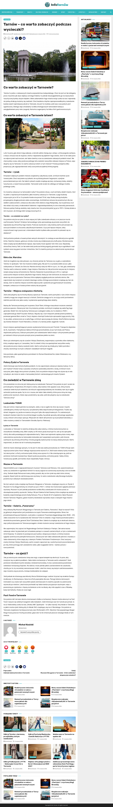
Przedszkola (86, 98)
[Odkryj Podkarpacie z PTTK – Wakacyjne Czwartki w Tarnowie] (15, 751)
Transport (19, 12)
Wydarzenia (16, 729)
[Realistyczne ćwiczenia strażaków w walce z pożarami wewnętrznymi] (95, 31)
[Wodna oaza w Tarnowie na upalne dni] (64, 724)
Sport (63, 12)
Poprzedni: (17, 672)
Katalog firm (93, 12)
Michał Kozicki (8, 34)
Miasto (29, 12)
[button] (110, 12)
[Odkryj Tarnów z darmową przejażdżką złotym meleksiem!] (15, 724)
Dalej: (58, 673)
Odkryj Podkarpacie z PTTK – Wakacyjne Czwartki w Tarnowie (15, 764)
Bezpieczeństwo (7, 12)
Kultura (85, 67)
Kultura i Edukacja (42, 12)
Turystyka (71, 12)
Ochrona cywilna (97, 183)
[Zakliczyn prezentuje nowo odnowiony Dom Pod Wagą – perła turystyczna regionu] (64, 751)
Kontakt (103, 12)
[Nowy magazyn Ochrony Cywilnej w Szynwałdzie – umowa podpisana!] (95, 178)
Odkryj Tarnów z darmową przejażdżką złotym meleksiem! (14, 736)
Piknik (84, 157)
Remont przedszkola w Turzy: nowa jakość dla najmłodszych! (8, 703)
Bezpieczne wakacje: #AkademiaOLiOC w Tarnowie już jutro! (45, 703)
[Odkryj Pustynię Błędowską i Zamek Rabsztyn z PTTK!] (39, 724)
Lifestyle (82, 12)
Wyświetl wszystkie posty (29, 632)
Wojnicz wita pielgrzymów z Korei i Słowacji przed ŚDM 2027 (39, 764)
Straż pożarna (87, 39)
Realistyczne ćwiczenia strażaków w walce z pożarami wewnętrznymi (8, 691)
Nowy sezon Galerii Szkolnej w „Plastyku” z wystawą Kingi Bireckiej (45, 691)
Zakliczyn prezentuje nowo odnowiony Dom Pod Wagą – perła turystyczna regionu (64, 764)
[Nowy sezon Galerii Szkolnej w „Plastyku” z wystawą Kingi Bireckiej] (95, 60)
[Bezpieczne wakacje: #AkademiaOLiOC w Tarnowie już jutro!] (95, 119)
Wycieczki (40, 729)
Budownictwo (87, 183)
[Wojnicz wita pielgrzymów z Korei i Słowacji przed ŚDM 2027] (39, 751)
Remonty (94, 98)
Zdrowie (54, 12)
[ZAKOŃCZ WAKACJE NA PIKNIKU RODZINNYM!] (95, 150)
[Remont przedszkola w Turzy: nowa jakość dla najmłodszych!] (95, 91)
